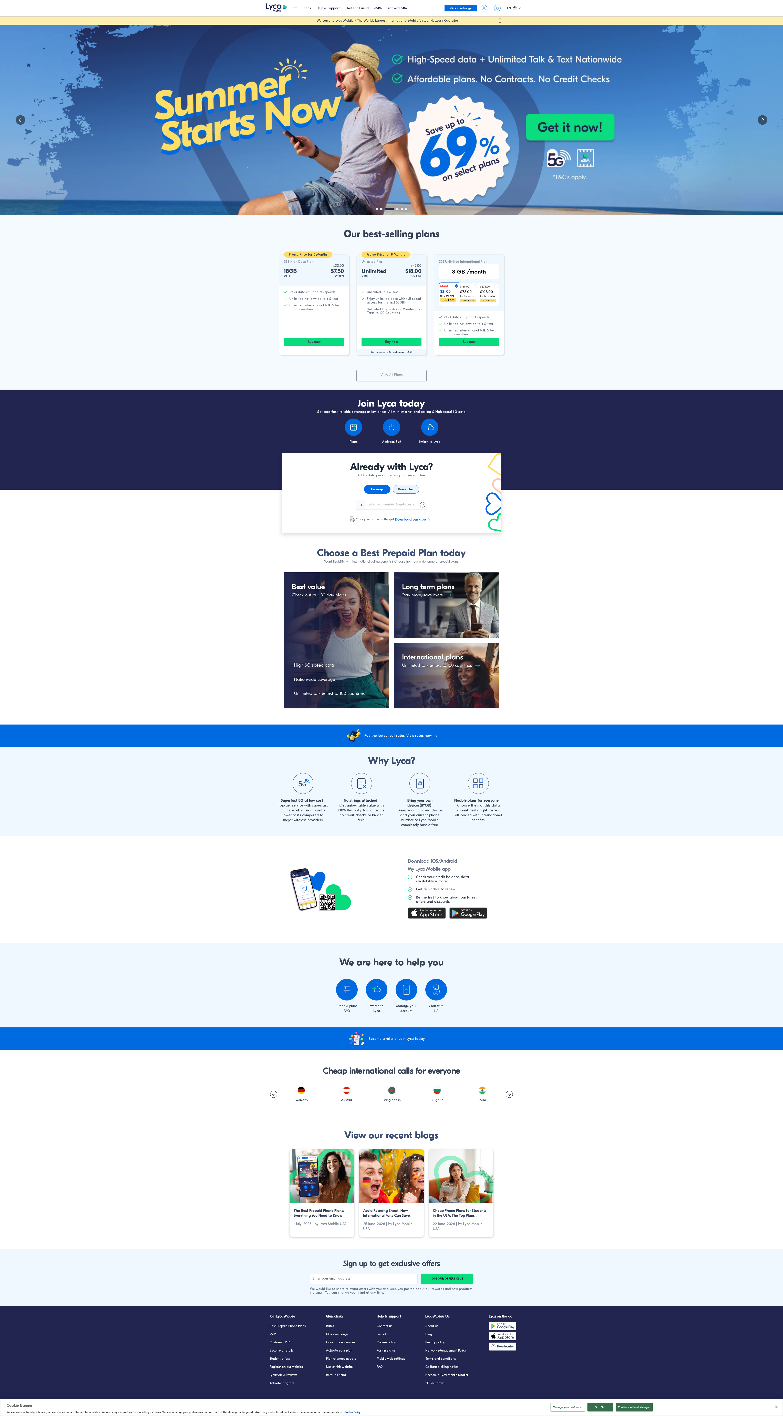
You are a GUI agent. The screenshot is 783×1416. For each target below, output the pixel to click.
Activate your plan (339, 1350)
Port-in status (386, 1350)
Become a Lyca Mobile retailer (446, 1375)
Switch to (377, 1006)
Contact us (384, 1326)
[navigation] (762, 120)
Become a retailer (282, 1350)
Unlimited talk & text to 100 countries (437, 665)
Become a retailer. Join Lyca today (396, 1039)
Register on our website (286, 1367)
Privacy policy (435, 1342)
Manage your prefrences (568, 1406)
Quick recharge (337, 1334)
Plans (353, 442)
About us (431, 1326)
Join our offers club (446, 1278)
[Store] (503, 1346)
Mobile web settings (391, 1359)
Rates (330, 1326)
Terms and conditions (440, 1359)
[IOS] (503, 1336)
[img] (20, 120)
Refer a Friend (336, 1375)
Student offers (280, 1359)
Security (382, 1334)
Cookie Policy (352, 1411)
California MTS (280, 1342)
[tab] (307, 8)
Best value (308, 587)
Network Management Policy (445, 1350)
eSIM (273, 1334)
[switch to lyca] (376, 990)
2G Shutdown (435, 1383)
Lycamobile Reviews (283, 1375)
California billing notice (441, 1367)
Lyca (376, 1011)
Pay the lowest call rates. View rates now (398, 735)
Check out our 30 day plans (319, 595)
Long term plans (428, 587)
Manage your (406, 1006)
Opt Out (600, 1406)
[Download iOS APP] (428, 913)
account (406, 1011)
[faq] (347, 990)
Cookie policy (386, 1342)
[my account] (406, 990)
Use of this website (339, 1367)
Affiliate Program (282, 1383)
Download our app (410, 519)
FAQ (347, 1011)
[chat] (436, 990)
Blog (428, 1334)
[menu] (276, 8)
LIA (436, 1011)
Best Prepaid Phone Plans (288, 1326)
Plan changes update (341, 1359)
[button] (301, 1090)
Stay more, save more (422, 595)
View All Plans (391, 375)
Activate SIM (391, 442)
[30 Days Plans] (350, 595)
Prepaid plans (347, 1006)
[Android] (503, 1326)
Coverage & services (340, 1342)
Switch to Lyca (429, 442)
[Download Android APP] (470, 913)
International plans (432, 657)
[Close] (776, 1407)
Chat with (436, 1006)
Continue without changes (634, 1406)
